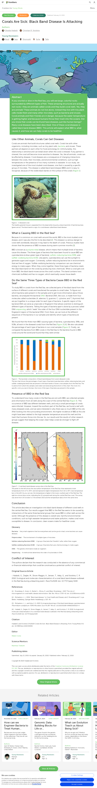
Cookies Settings (77, 775)
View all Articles (48, 769)
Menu (92, 8)
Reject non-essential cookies (77, 780)
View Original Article (48, 682)
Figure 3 (73, 401)
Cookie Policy (36, 784)
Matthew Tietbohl (18, 646)
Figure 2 (60, 324)
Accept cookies (77, 784)
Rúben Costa (16, 636)
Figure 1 (76, 171)
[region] (48, 779)
